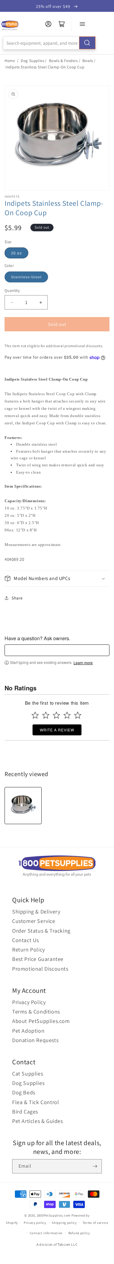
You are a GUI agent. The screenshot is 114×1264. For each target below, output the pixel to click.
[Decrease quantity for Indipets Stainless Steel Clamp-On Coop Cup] (12, 302)
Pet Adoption (28, 1030)
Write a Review (57, 729)
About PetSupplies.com (41, 1020)
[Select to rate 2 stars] (45, 715)
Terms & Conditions (36, 1011)
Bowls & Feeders (63, 60)
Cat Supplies (27, 1073)
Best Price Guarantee (38, 958)
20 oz (16, 253)
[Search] (87, 42)
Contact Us (25, 940)
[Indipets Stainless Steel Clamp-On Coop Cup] (23, 805)
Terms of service (95, 1223)
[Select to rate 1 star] (35, 715)
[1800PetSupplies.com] (9, 26)
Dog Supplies (32, 60)
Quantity (12, 290)
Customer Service (33, 920)
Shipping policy (64, 1223)
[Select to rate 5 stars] (77, 715)
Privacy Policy (29, 1002)
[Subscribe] (95, 1166)
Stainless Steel (26, 277)
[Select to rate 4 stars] (67, 715)
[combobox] (49, 43)
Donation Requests (35, 1040)
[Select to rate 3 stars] (56, 715)
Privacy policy (35, 1223)
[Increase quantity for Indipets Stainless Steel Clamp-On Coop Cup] (40, 302)
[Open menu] (82, 24)
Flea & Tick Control (35, 1102)
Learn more (83, 662)
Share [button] (17, 598)
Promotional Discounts (40, 968)
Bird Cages (25, 1111)
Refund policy (79, 1233)
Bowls (87, 60)
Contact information (46, 1233)
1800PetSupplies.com (54, 1215)
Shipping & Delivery (36, 911)
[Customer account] (48, 24)
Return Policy (28, 949)
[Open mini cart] (61, 24)
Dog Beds (23, 1092)
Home (10, 60)
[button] (57, 578)
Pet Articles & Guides (37, 1120)
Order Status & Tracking (41, 930)
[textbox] (57, 650)
